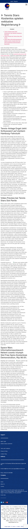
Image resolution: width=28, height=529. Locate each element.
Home (2, 482)
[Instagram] (5, 502)
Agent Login (3, 441)
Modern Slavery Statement (6, 444)
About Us (3, 484)
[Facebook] (3, 502)
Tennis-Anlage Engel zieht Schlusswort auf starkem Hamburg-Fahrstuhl (13, 33)
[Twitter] (1, 502)
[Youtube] (7, 502)
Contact (2, 486)
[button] (26, 5)
